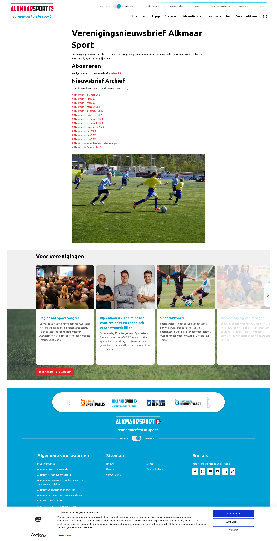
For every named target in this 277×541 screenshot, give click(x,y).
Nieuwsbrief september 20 (87, 127)
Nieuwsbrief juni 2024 (85, 98)
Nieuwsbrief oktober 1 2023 (88, 123)
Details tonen (64, 535)
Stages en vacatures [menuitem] (220, 6)
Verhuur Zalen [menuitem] (177, 6)
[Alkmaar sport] (32, 12)
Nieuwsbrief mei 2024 (85, 103)
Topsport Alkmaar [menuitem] (164, 16)
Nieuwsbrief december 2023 (88, 111)
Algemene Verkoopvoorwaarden (54, 474)
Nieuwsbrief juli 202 (84, 131)
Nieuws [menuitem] (196, 6)
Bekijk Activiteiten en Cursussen (54, 372)
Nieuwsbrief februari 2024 (87, 107)
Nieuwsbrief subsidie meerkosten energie (95, 143)
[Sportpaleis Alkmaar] (75, 402)
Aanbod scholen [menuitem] (220, 16)
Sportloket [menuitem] (138, 16)
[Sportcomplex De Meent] (139, 402)
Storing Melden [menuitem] (152, 6)
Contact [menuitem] (261, 6)
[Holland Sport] (107, 402)
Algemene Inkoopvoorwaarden (53, 469)
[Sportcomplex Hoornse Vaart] (170, 402)
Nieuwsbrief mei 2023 (85, 139)
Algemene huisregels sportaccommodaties (59, 495)
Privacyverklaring (46, 463)
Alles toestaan (233, 513)
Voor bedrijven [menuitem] (246, 16)
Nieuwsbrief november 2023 (88, 115)
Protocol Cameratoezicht (50, 500)
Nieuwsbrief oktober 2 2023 (88, 119)
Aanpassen (231, 521)
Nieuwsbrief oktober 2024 (87, 94)
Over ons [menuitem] (243, 6)
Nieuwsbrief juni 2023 (85, 135)
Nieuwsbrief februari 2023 (87, 147)
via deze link (115, 73)
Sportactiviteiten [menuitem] (155, 469)
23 (102, 127)
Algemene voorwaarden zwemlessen (56, 489)
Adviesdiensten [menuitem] (192, 16)
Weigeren (233, 530)
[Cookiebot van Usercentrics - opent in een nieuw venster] (38, 535)
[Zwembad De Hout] (202, 402)
